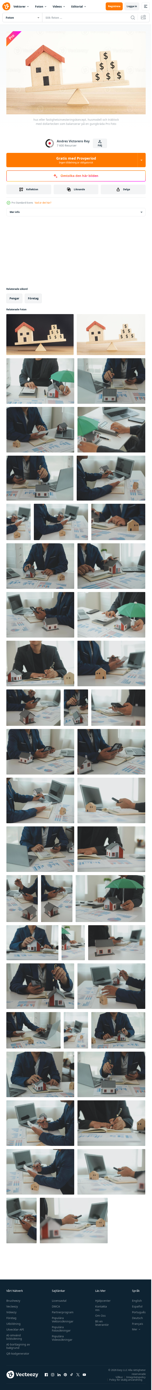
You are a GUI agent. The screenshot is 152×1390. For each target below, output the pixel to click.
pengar (14, 296)
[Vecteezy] (6, 6)
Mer (131, 1327)
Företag (11, 1316)
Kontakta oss (99, 1306)
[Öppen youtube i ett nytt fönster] (84, 1372)
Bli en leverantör (100, 1321)
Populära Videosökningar (61, 1336)
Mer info (15, 210)
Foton (39, 6)
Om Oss (98, 1314)
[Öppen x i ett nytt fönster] (78, 1372)
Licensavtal (58, 1299)
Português (136, 1310)
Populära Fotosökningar (60, 1327)
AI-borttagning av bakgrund (18, 1344)
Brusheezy (13, 1299)
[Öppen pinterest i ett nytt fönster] (65, 1372)
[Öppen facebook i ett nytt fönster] (46, 1372)
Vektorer (19, 6)
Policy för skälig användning (122, 1378)
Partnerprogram (61, 1310)
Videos (57, 6)
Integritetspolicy (133, 1375)
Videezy (11, 1310)
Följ (100, 145)
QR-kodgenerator (17, 1352)
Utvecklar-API (15, 1328)
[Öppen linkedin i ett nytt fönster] (59, 1372)
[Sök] (132, 17)
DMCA (55, 1305)
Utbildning (13, 1322)
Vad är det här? (43, 202)
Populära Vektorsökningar (61, 1317)
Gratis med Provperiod (76, 160)
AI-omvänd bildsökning (14, 1335)
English (134, 1299)
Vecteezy (12, 1305)
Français (134, 1322)
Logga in (132, 6)
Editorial (77, 6)
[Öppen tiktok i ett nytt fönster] (71, 1372)
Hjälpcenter (101, 1299)
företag (33, 296)
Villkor (116, 1375)
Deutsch (134, 1316)
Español (134, 1305)
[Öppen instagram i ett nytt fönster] (52, 1372)
